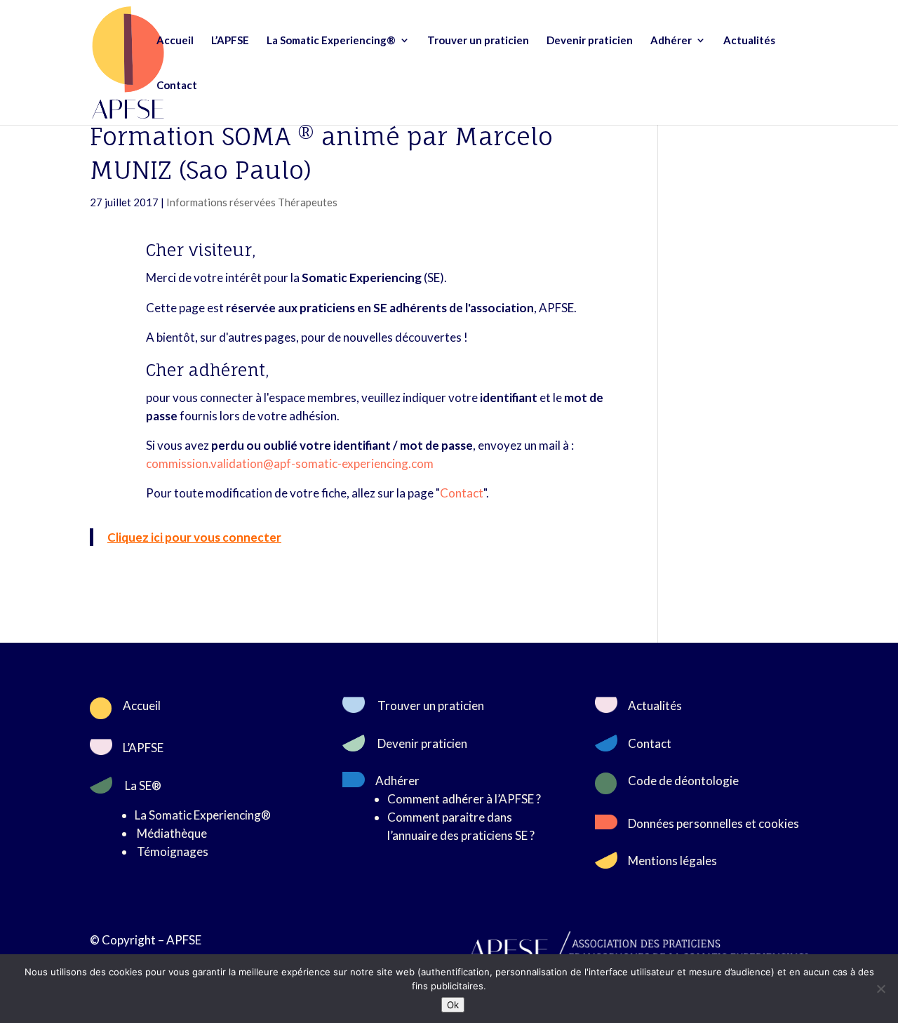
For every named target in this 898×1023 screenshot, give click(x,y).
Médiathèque (172, 833)
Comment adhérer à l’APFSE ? (464, 798)
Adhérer (671, 40)
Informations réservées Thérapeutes (251, 202)
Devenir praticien (590, 40)
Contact (176, 85)
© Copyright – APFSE (145, 939)
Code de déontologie (683, 780)
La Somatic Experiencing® (331, 40)
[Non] (880, 989)
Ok (453, 1004)
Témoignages (172, 851)
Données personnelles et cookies (713, 823)
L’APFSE (230, 40)
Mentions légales (672, 860)
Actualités (749, 40)
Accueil (175, 40)
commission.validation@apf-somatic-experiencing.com (290, 463)
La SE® (143, 785)
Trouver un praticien (478, 40)
